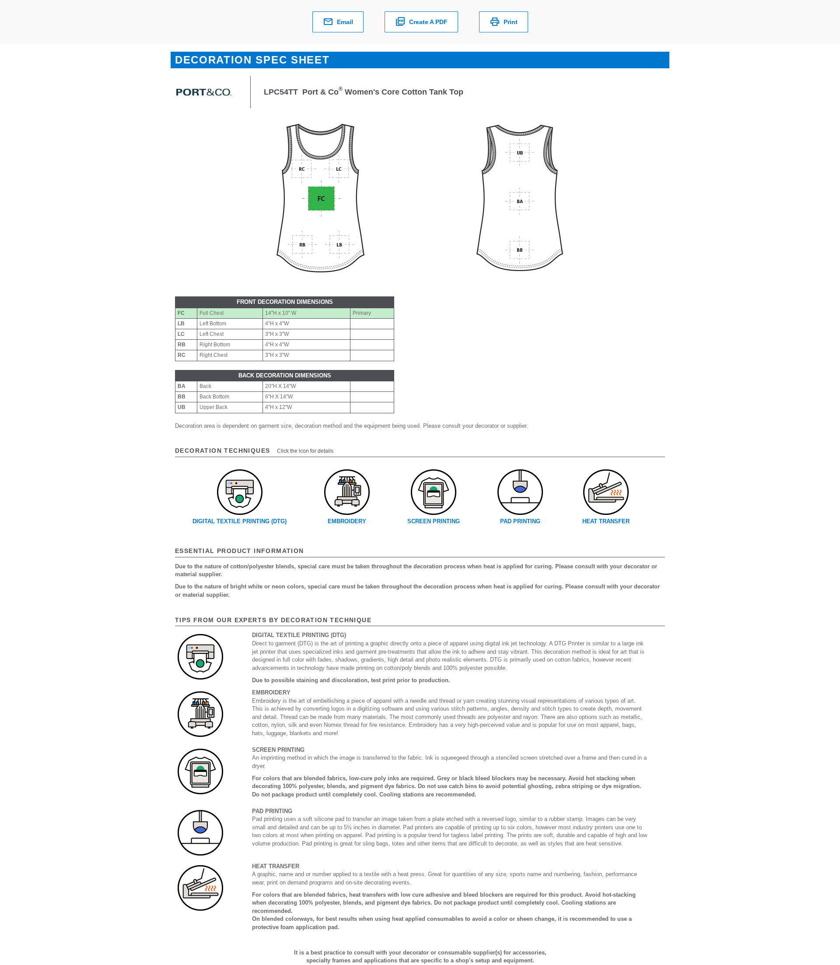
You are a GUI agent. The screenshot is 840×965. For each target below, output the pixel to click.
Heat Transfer (606, 521)
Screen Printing (433, 521)
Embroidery (347, 521)
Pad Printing (520, 521)
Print (511, 21)
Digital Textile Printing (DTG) (239, 521)
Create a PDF (428, 21)
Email (345, 21)
